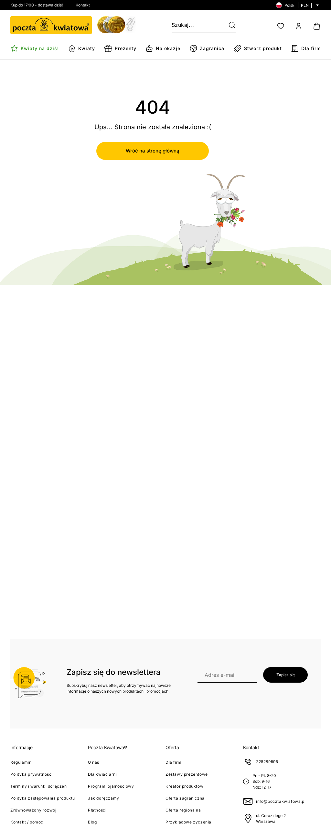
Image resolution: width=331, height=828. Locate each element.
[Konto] (299, 26)
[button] (228, 25)
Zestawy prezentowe (187, 774)
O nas (93, 762)
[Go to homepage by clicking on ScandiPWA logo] (51, 25)
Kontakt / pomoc (26, 822)
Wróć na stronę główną (152, 151)
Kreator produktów (184, 786)
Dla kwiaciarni (102, 774)
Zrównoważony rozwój (33, 810)
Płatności (97, 810)
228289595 (267, 761)
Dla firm (174, 762)
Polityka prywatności (31, 774)
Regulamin (20, 762)
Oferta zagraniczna (185, 798)
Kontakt (83, 5)
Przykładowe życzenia (188, 822)
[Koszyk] (317, 26)
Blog (92, 822)
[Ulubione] (281, 26)
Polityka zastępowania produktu (42, 798)
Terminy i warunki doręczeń (38, 786)
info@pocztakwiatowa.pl (280, 801)
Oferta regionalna (183, 810)
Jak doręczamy (103, 798)
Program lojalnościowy (111, 786)
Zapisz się (285, 674)
